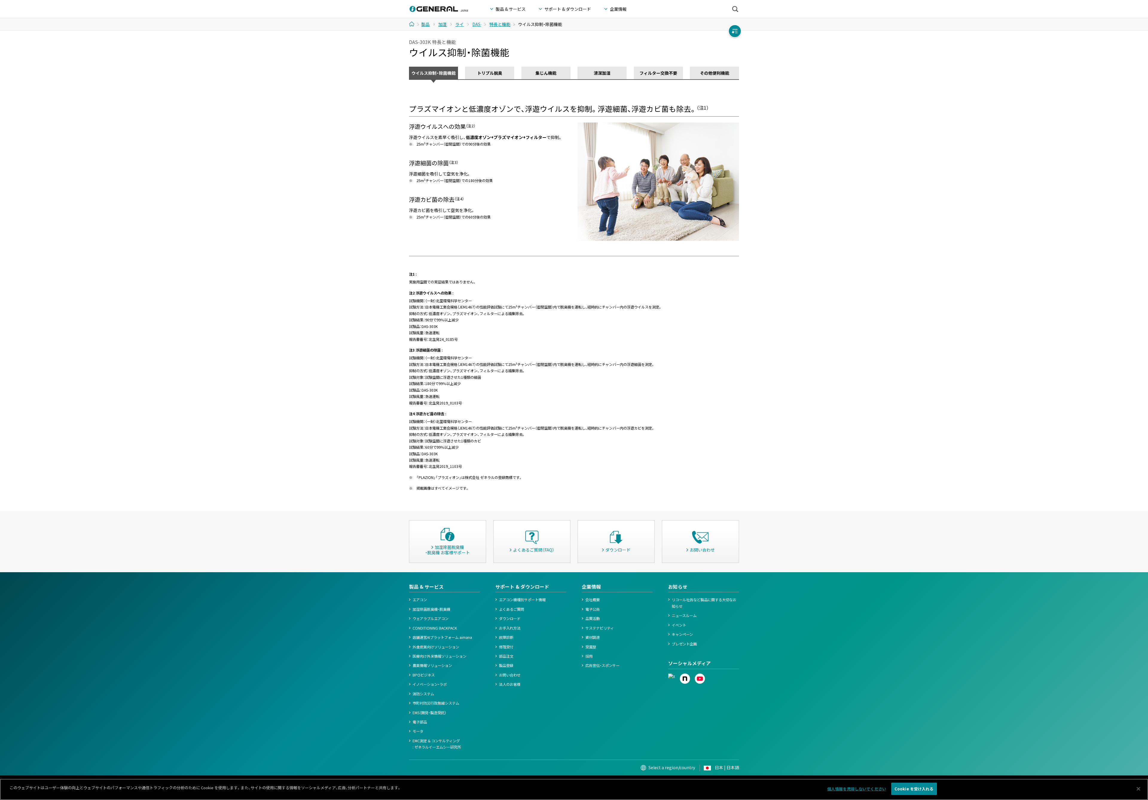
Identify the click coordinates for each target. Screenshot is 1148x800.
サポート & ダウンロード (522, 586)
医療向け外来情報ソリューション (439, 656)
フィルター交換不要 (658, 73)
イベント (679, 625)
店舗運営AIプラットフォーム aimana (442, 637)
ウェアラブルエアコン (430, 618)
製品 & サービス (426, 586)
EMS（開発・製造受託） (429, 712)
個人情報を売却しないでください (856, 789)
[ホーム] (414, 24)
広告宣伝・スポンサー (602, 665)
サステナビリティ (599, 628)
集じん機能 (545, 73)
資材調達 (592, 637)
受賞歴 (590, 647)
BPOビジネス (424, 675)
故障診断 (506, 637)
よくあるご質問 (511, 609)
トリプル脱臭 (489, 73)
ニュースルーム (684, 615)
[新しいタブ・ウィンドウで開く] (671, 676)
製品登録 (506, 665)
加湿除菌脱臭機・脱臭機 (431, 609)
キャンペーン (682, 634)
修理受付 (506, 647)
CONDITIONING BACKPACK (435, 628)
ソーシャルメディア (689, 663)
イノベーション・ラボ (430, 684)
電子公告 (592, 609)
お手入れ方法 (509, 628)
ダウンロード (509, 618)
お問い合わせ (509, 675)
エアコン (420, 599)
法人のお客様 (509, 684)
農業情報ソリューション (432, 665)
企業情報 (591, 586)
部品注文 (506, 656)
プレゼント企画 (684, 644)
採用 (589, 656)
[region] (574, 789)
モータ (418, 731)
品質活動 (592, 618)
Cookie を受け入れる (914, 789)
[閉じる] (1138, 788)
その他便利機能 (714, 73)
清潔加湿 (602, 73)
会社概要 (592, 599)
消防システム (423, 694)
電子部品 (420, 722)
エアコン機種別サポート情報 (522, 599)
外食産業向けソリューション (436, 647)
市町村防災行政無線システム (436, 703)
